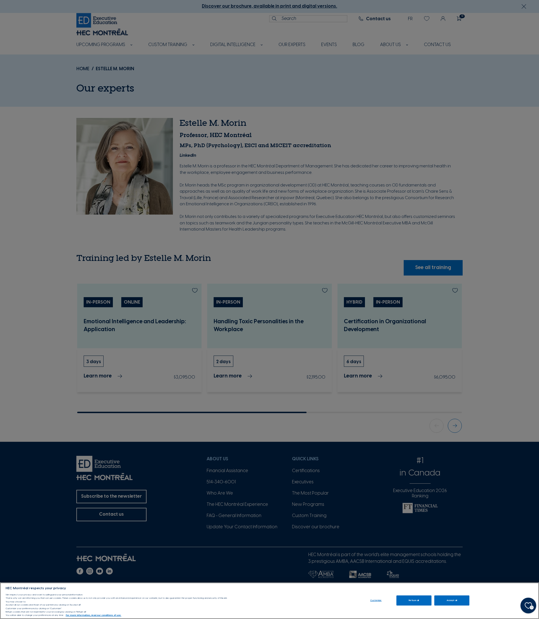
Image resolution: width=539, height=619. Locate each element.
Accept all (452, 600)
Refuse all (414, 600)
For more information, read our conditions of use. (93, 615)
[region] (269, 600)
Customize (376, 600)
